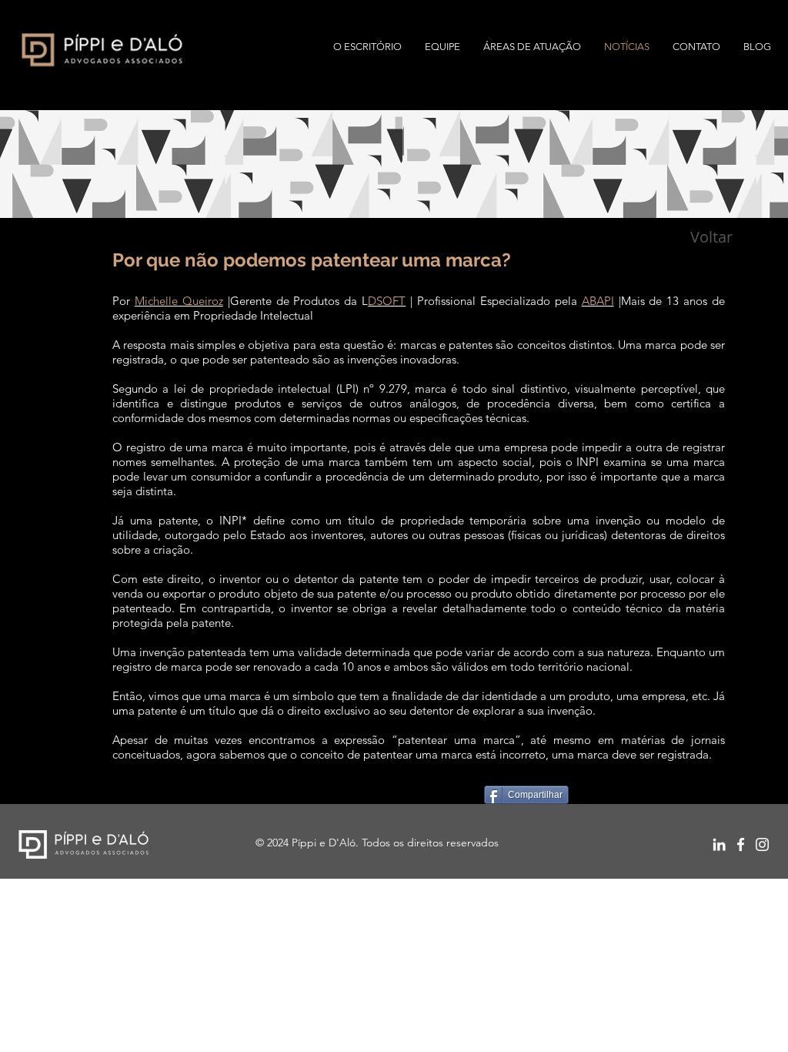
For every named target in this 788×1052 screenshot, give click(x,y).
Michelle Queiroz (179, 300)
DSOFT (387, 300)
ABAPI (598, 300)
